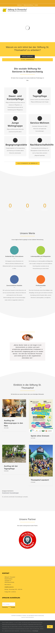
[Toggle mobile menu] (52, 10)
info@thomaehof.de (9, 587)
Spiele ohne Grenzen (40, 436)
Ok (50, 626)
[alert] (27, 497)
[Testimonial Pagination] (26, 367)
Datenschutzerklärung (30, 617)
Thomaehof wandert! (40, 480)
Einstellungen (35, 630)
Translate (13, 607)
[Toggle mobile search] (49, 10)
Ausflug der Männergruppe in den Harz (13, 423)
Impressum (23, 617)
